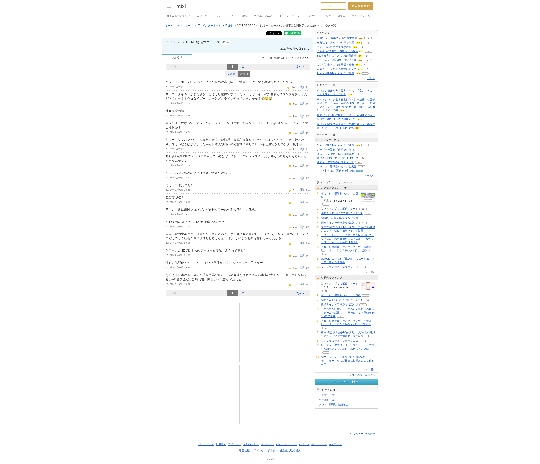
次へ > (300, 66)
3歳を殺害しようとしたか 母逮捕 (336, 55)
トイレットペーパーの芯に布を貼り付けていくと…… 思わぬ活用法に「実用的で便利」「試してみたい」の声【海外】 (347, 239)
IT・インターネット (290, 15)
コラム (342, 15)
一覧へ (371, 78)
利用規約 (221, 444)
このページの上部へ (365, 433)
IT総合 (229, 25)
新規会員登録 (360, 6)
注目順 (244, 74)
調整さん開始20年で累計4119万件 (337, 158)
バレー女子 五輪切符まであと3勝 (336, 60)
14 (367, 56)
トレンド (219, 15)
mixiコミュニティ (286, 444)
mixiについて (206, 444)
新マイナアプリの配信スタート (335, 162)
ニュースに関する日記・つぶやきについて (287, 58)
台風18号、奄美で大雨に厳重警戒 (337, 38)
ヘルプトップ (327, 395)
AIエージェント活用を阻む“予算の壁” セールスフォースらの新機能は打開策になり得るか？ (347, 361)
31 (359, 162)
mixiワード (335, 444)
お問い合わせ (251, 444)
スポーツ (314, 15)
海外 (328, 15)
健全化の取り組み (290, 450)
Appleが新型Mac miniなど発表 (335, 73)
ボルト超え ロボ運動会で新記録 (336, 170)
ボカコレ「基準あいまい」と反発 (337, 166)
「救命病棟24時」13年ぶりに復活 (337, 51)
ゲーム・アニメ (263, 15)
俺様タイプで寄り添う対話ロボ (335, 153)
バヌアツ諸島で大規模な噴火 (334, 47)
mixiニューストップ (178, 15)
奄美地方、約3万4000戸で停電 (335, 42)
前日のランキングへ (364, 375)
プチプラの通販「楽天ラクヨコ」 (337, 149)
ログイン (333, 6)
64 (359, 171)
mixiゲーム (267, 444)
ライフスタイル (361, 15)
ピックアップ (325, 32)
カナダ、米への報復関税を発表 (335, 64)
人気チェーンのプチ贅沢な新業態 (337, 69)
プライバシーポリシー (264, 450)
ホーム (169, 25)
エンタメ (202, 15)
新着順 (231, 74)
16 (361, 166)
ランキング (323, 182)
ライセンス (234, 444)
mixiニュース (185, 25)
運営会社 (244, 450)
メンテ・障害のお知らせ (333, 404)
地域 (245, 15)
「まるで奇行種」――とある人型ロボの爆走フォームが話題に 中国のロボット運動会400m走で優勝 (348, 313)
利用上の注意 (327, 399)
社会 (233, 15)
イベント (304, 444)
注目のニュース (326, 135)
